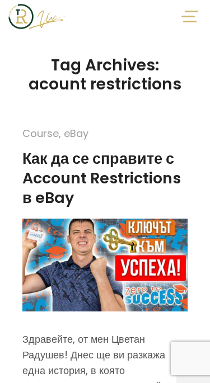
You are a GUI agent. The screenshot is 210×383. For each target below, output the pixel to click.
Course (40, 133)
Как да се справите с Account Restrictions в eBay (101, 178)
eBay (76, 133)
